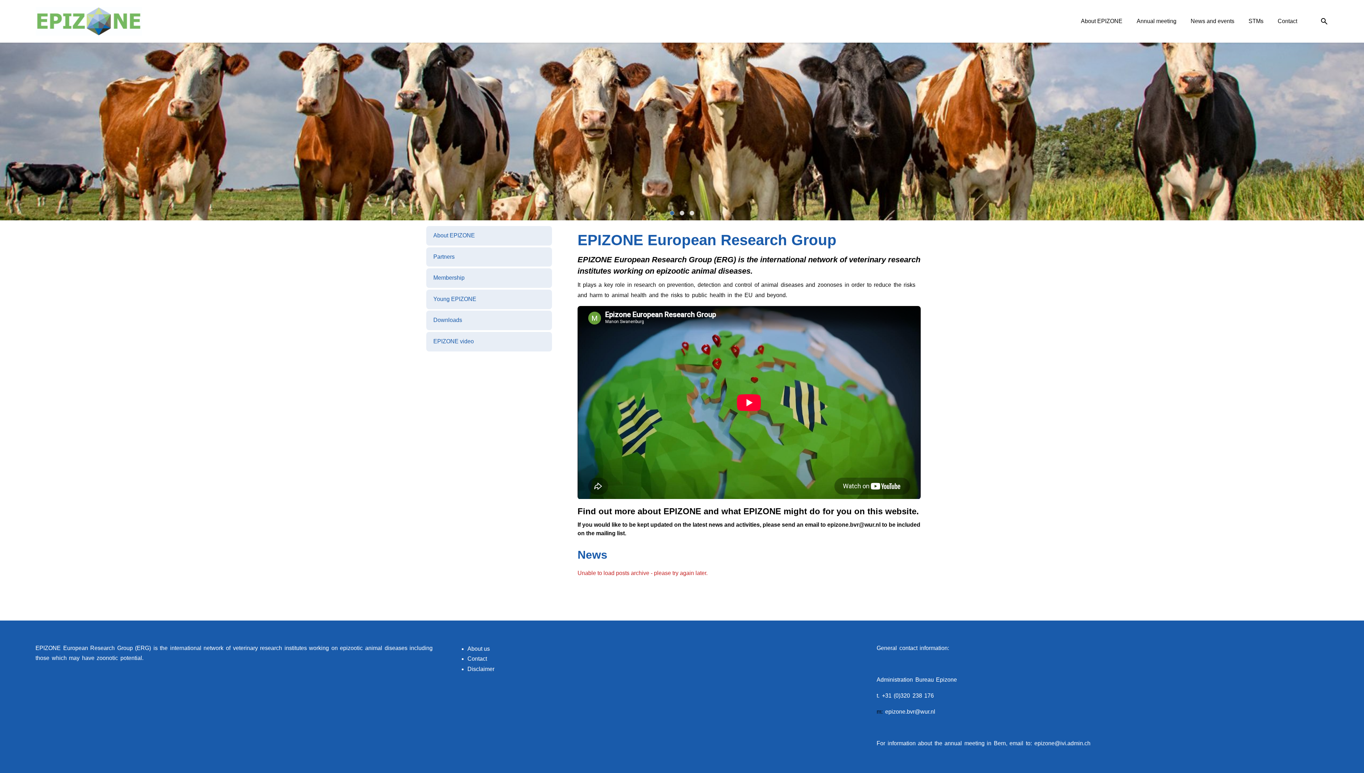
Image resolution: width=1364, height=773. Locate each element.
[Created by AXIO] (1322, 649)
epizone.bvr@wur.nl (910, 712)
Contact (477, 659)
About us (478, 649)
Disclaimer (480, 669)
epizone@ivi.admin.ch (1062, 743)
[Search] (1324, 21)
